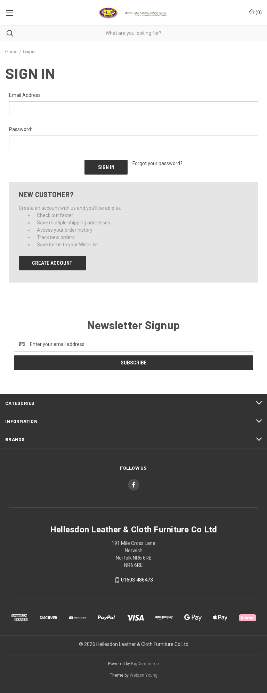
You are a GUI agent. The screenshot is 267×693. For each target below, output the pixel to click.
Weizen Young (143, 675)
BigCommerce (145, 663)
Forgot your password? (157, 163)
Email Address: (25, 95)
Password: (20, 129)
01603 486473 (137, 580)
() (258, 12)
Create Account (52, 263)
